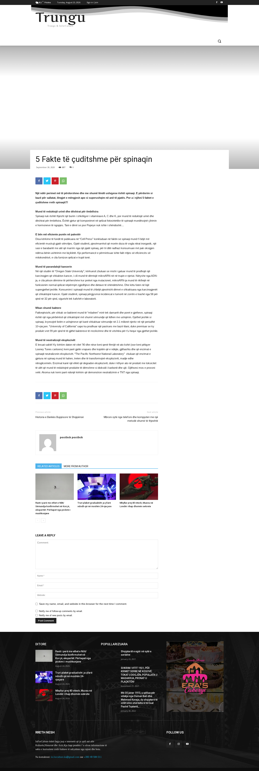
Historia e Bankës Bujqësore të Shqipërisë (59, 417)
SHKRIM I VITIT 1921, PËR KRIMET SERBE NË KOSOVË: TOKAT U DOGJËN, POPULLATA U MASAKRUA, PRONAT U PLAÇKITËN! (139, 675)
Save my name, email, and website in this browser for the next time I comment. (83, 603)
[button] (219, 41)
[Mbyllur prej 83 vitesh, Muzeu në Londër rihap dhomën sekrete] (139, 486)
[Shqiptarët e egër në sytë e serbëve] (109, 656)
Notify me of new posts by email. (56, 615)
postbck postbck (71, 437)
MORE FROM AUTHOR (76, 466)
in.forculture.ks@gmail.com (65, 757)
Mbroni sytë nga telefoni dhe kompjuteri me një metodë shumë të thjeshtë (131, 419)
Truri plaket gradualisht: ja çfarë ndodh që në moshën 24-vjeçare (73, 676)
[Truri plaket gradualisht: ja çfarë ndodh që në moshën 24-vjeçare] (97, 486)
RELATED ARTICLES (49, 466)
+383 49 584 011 (93, 757)
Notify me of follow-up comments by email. (61, 611)
